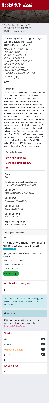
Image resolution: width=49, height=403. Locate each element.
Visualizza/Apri (11, 273)
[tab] (37, 162)
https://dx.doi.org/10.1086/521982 (19, 193)
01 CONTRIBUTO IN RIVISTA (17, 28)
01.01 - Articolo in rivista (14, 31)
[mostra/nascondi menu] (46, 5)
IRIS (3, 25)
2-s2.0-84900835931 (14, 209)
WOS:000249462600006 (16, 201)
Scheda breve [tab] (14, 152)
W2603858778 (11, 217)
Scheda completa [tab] (16, 157)
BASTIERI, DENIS (14, 49)
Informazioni (12, 313)
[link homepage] (18, 5)
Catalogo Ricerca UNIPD (19, 25)
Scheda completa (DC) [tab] (19, 162)
